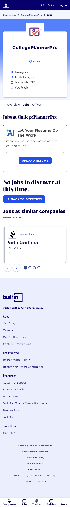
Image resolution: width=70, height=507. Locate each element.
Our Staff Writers (14, 337)
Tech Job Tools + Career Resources (25, 403)
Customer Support (15, 382)
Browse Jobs (11, 410)
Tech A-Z (8, 417)
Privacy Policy (35, 463)
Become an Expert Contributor (23, 366)
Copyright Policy (35, 457)
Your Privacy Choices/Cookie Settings (35, 475)
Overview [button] (13, 104)
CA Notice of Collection (35, 481)
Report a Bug (12, 396)
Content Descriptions (17, 344)
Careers (8, 330)
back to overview (26, 199)
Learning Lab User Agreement (35, 445)
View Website (22, 87)
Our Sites (9, 433)
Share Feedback (13, 389)
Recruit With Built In (16, 360)
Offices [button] (37, 104)
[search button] (42, 5)
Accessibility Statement (35, 451)
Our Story (9, 323)
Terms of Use (35, 469)
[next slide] (16, 268)
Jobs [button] (26, 104)
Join (51, 5)
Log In (63, 5)
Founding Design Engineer (23, 242)
